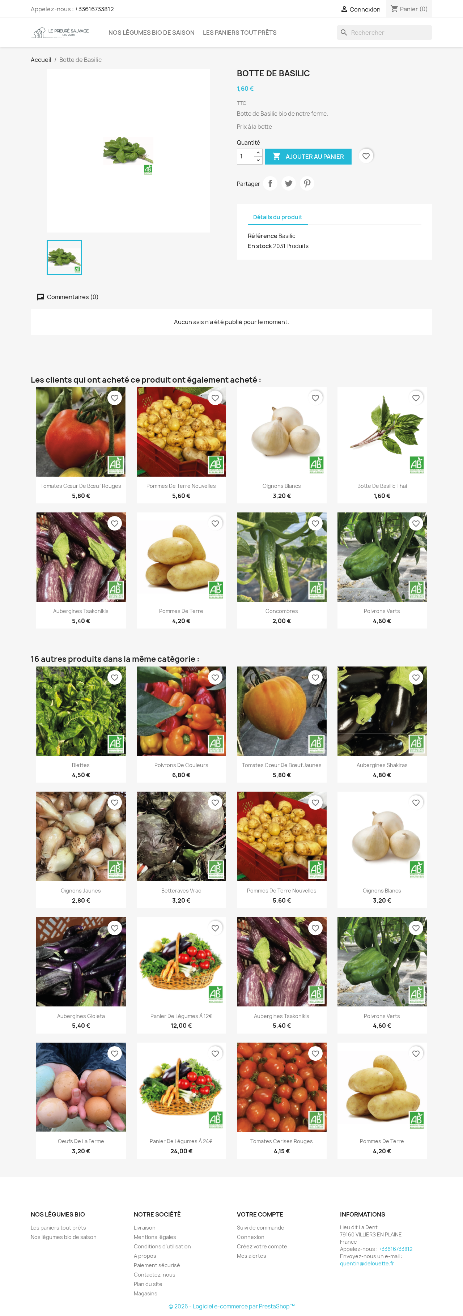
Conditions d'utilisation (162, 1246)
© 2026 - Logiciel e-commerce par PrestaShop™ (232, 1306)
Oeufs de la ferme (81, 1141)
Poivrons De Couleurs (181, 765)
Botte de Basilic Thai (382, 485)
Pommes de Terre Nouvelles (181, 485)
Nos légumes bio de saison (152, 33)
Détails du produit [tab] (277, 217)
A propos (145, 1255)
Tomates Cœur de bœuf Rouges (81, 485)
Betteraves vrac (181, 890)
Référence (262, 235)
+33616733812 (94, 9)
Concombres (282, 611)
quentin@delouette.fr (367, 1263)
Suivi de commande (260, 1227)
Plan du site (148, 1284)
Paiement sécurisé (157, 1265)
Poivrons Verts (382, 611)
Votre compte (260, 1214)
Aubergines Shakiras (382, 765)
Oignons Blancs (282, 485)
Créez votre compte (262, 1246)
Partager (270, 183)
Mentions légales (155, 1237)
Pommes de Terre (181, 611)
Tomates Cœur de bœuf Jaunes (282, 765)
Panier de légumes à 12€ (181, 1016)
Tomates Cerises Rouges (281, 1141)
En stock (260, 246)
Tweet (288, 183)
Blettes (81, 765)
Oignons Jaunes (81, 890)
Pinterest (307, 183)
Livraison (145, 1227)
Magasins (145, 1293)
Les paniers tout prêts (240, 33)
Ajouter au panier (308, 156)
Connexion (250, 1237)
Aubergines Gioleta (81, 1016)
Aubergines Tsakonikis (81, 611)
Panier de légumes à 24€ (181, 1141)
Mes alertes (251, 1255)
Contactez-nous (154, 1274)
